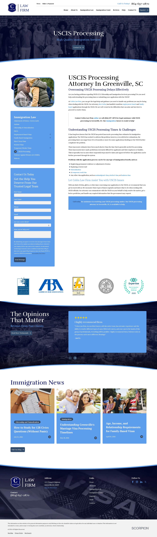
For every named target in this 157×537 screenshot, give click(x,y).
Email (16, 214)
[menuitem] (32, 121)
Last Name (18, 199)
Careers (92, 503)
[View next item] (75, 358)
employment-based (129, 104)
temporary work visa (79, 172)
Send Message (20, 260)
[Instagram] (137, 482)
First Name (18, 192)
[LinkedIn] (141, 482)
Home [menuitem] (66, 10)
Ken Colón (102, 104)
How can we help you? (21, 229)
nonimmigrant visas (102, 175)
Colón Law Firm (75, 101)
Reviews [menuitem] (116, 10)
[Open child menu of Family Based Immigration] (50, 138)
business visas (125, 175)
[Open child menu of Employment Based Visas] (50, 134)
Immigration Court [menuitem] (103, 10)
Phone (16, 207)
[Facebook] (133, 482)
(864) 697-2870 (20, 495)
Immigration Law (95, 489)
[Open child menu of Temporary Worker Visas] (50, 148)
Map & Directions (51, 488)
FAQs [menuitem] (123, 10)
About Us (92, 486)
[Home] (18, 8)
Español (92, 496)
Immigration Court (96, 493)
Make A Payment (48, 4)
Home (91, 482)
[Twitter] (145, 482)
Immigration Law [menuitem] (86, 10)
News (38, 4)
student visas (113, 175)
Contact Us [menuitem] (132, 10)
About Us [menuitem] (74, 10)
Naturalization (76, 170)
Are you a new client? (21, 222)
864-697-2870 (140, 3)
